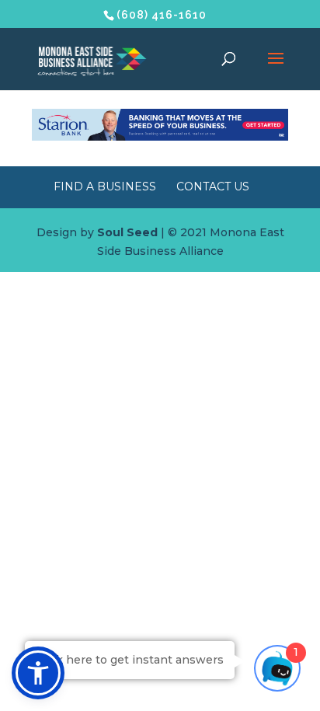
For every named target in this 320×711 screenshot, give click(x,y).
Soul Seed (127, 232)
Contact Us (212, 186)
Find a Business (105, 186)
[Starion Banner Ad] (160, 137)
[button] (38, 672)
